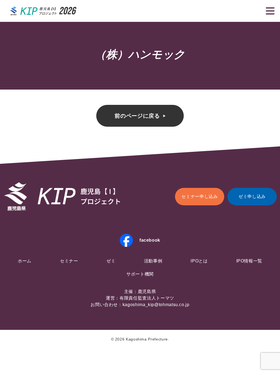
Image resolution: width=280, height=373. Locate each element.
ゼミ (110, 261)
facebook (149, 240)
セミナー (69, 261)
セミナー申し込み (199, 196)
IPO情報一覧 (249, 261)
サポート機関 (140, 274)
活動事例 (153, 261)
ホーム (24, 261)
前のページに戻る (137, 116)
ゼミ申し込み (252, 196)
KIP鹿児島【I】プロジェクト (43, 10)
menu (270, 10)
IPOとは (199, 261)
